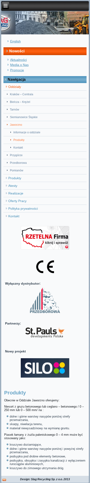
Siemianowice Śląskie (24, 117)
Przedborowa (18, 162)
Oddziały (14, 87)
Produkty (18, 140)
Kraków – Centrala (21, 94)
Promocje (17, 70)
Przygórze (16, 155)
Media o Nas (19, 65)
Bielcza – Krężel (20, 102)
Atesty (12, 186)
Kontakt (18, 147)
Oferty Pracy (17, 201)
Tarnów (14, 109)
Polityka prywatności (23, 208)
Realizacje (15, 193)
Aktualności (18, 60)
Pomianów (16, 170)
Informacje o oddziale (26, 132)
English (15, 41)
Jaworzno (16, 124)
